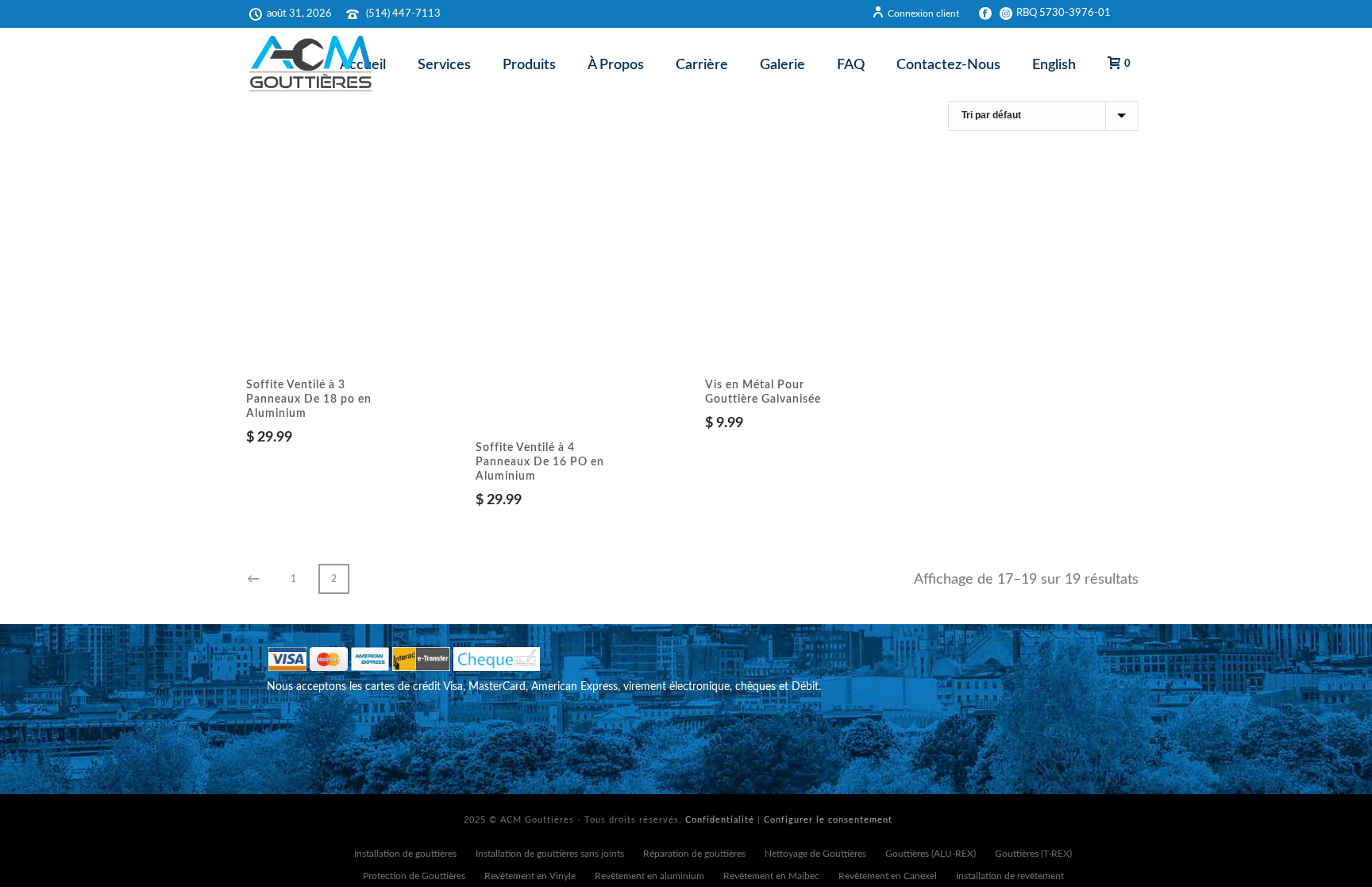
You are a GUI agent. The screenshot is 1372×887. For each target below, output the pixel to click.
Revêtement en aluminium (649, 876)
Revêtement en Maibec (771, 876)
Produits (529, 65)
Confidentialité (719, 820)
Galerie (782, 65)
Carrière (702, 65)
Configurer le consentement (828, 820)
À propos (616, 65)
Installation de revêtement (1010, 876)
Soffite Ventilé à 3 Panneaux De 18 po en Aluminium (309, 399)
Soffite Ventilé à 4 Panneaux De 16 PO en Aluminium (540, 462)
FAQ (851, 65)
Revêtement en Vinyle (530, 876)
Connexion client (923, 13)
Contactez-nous (948, 65)
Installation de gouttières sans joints (550, 853)
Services (444, 65)
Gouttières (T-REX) (1033, 853)
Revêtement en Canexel (887, 876)
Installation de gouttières (405, 853)
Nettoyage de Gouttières (815, 853)
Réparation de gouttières (694, 853)
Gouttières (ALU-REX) (930, 853)
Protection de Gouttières (414, 876)
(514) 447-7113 (403, 14)
